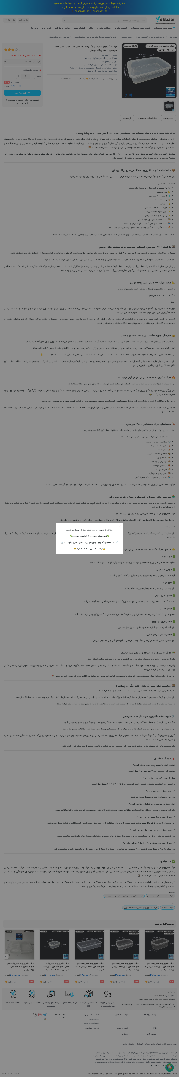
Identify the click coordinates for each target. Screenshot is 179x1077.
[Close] (120, 526)
